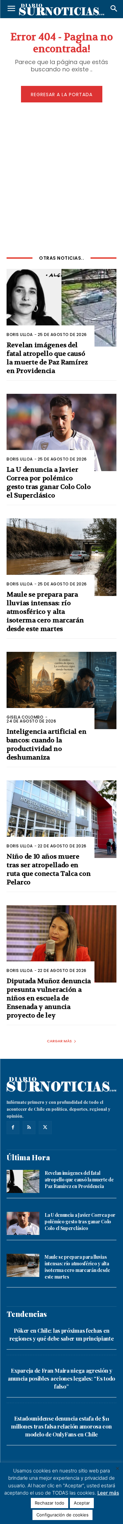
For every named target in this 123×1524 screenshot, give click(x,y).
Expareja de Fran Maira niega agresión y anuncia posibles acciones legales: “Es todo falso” (61, 1378)
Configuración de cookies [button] (62, 1514)
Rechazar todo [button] (49, 1502)
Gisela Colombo (25, 717)
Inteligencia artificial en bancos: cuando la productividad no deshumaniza (46, 744)
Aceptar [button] (82, 1502)
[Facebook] (13, 1127)
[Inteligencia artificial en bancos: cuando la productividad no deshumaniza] (61, 690)
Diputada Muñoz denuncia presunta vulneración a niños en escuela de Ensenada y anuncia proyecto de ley (49, 998)
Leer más (108, 1493)
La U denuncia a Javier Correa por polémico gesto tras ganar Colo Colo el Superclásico (49, 482)
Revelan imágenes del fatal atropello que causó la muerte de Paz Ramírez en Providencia (79, 1179)
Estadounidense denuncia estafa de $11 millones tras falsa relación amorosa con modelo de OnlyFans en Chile (61, 1426)
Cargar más (59, 1041)
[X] (45, 1127)
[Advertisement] (61, 178)
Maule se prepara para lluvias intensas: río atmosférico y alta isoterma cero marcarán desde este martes (45, 611)
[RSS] (29, 1127)
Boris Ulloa (20, 334)
